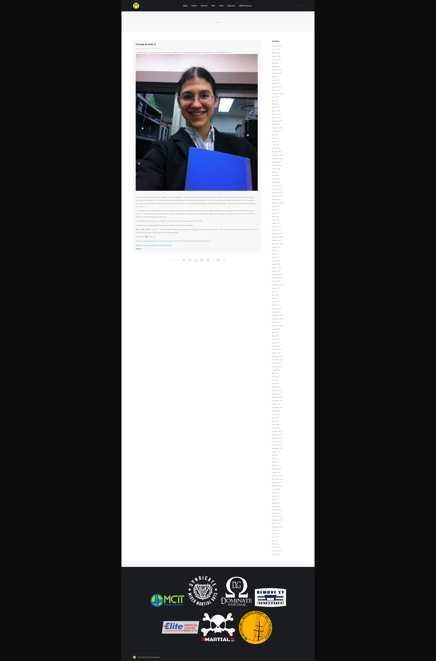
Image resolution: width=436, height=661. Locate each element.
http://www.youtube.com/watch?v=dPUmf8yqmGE (154, 245)
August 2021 (276, 131)
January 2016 (276, 353)
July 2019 (275, 210)
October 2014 (276, 404)
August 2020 (276, 169)
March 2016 (276, 346)
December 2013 (277, 438)
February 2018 (276, 267)
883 (218, 260)
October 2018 (276, 240)
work (137, 48)
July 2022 (275, 97)
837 (207, 260)
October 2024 (276, 59)
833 (184, 260)
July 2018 (275, 250)
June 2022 (275, 100)
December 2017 (277, 274)
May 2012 (275, 499)
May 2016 (275, 339)
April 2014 (275, 424)
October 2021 (276, 124)
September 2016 (277, 325)
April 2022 (275, 107)
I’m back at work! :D (146, 44)
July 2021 (275, 134)
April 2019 (275, 220)
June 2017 (275, 295)
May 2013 (275, 458)
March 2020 (276, 182)
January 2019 (276, 230)
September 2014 (277, 407)
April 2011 (275, 544)
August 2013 (276, 452)
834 (190, 260)
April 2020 (275, 179)
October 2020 (276, 162)
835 (195, 260)
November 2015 (277, 360)
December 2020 (277, 155)
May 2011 (275, 540)
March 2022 (276, 111)
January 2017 (276, 312)
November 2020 (277, 158)
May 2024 (275, 63)
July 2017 (275, 291)
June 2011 (275, 537)
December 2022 (277, 87)
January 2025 (276, 56)
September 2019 (277, 203)
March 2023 (276, 80)
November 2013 (277, 441)
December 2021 (277, 121)
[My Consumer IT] (167, 607)
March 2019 (276, 223)
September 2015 (277, 366)
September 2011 (277, 527)
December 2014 (277, 397)
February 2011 (276, 551)
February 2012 (276, 510)
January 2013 (276, 472)
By (144, 48)
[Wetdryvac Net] (255, 645)
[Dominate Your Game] (236, 607)
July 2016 (275, 332)
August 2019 (276, 206)
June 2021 (275, 138)
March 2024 (276, 66)
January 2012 (276, 513)
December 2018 (277, 233)
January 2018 (276, 271)
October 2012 (276, 482)
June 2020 (275, 175)
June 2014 (275, 418)
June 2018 (275, 254)
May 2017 (275, 298)
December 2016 (277, 315)
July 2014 (275, 414)
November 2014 (277, 401)
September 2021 (277, 128)
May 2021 (275, 141)
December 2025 (277, 46)
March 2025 (276, 53)
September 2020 (277, 165)
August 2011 (276, 530)
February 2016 (276, 349)
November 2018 (277, 237)
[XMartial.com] (218, 645)
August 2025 (276, 49)
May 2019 (275, 216)
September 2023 (277, 73)
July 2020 (275, 172)
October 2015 (276, 363)
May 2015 (275, 380)
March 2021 (276, 148)
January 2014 (276, 435)
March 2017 (276, 305)
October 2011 (276, 523)
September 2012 (277, 486)
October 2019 (276, 199)
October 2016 (276, 322)
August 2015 (276, 370)
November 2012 (277, 479)
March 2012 (276, 506)
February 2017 (276, 308)
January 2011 (276, 554)
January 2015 (276, 394)
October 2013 (276, 445)
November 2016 (277, 319)
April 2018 (275, 261)
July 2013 (275, 455)
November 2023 (277, 70)
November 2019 (277, 196)
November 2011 (277, 520)
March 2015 (276, 387)
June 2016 (275, 336)
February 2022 (276, 114)
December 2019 (277, 192)
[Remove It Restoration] (270, 607)
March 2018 (276, 264)
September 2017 (277, 285)
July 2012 (275, 493)
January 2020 (276, 189)
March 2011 (276, 547)
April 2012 (275, 503)
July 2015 (275, 373)
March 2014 (276, 428)
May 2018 (275, 257)
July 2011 (275, 534)
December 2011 (277, 516)
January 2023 (276, 83)
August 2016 (276, 329)
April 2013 (275, 462)
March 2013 (276, 465)
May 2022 (275, 104)
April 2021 (275, 145)
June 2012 (275, 496)
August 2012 (276, 489)
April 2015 (275, 383)
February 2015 (276, 390)
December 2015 (277, 356)
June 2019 (275, 213)
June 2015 (275, 377)
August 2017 (276, 288)
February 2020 (276, 186)
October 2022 (276, 90)
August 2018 (276, 247)
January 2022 (276, 117)
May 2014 (275, 421)
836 (201, 260)
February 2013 (276, 469)
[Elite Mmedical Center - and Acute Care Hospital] (180, 645)
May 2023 (275, 76)
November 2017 (277, 278)
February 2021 (276, 152)
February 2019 (276, 227)
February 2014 (276, 431)
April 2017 (275, 302)
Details (138, 249)
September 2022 (277, 94)
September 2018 (277, 244)
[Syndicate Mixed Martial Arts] (202, 607)
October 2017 (276, 281)
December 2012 (277, 476)
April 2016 (275, 343)
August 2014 (276, 411)
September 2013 (277, 448)
